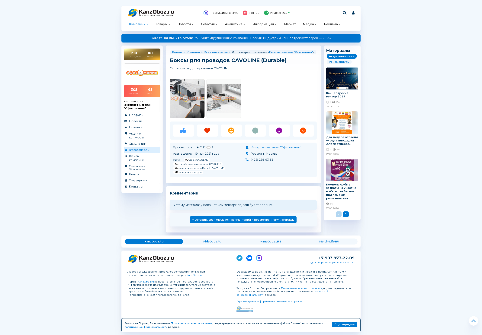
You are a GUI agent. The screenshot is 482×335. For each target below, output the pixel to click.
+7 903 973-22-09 (337, 258)
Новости (184, 24)
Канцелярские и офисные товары (156, 15)
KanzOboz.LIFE (270, 241)
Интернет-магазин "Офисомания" (291, 52)
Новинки (136, 127)
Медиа (308, 24)
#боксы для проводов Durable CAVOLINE (199, 168)
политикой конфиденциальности (146, 326)
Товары (161, 24)
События (208, 24)
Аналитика (233, 24)
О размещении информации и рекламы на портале (269, 301)
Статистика (137, 167)
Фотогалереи (139, 150)
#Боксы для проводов (188, 172)
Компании (137, 24)
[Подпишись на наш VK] (249, 257)
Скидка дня (137, 143)
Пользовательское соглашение (301, 288)
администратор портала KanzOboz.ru (332, 262)
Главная (177, 52)
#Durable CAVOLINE (196, 159)
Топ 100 (254, 12)
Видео (134, 174)
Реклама (331, 24)
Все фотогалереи (216, 52)
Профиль (136, 115)
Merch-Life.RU (329, 241)
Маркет (290, 24)
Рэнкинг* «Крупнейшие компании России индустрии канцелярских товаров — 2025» (241, 38)
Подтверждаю (344, 324)
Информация (263, 24)
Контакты (136, 186)
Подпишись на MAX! (224, 12)
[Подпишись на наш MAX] (259, 257)
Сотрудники (138, 180)
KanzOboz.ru (195, 275)
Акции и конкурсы (136, 135)
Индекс (278, 12)
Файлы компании (136, 158)
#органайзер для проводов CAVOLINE (198, 164)
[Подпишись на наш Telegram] (239, 257)
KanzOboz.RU (154, 241)
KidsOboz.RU (212, 241)
